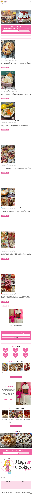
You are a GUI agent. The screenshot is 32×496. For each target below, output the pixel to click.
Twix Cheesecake (4, 419)
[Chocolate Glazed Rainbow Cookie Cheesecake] (19, 414)
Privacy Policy (3, 477)
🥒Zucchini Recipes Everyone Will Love (11, 250)
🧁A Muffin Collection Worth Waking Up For (12, 207)
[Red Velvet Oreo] (27, 367)
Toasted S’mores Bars (5, 445)
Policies (29, 492)
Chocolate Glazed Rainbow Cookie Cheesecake (19, 420)
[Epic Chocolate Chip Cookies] (5, 367)
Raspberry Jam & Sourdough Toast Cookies (19, 373)
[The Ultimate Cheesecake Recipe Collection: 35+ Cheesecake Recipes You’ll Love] (12, 414)
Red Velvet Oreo (26, 372)
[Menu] (30, 1)
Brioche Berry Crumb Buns (7, 164)
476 (8, 306)
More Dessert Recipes (16, 377)
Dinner (8, 488)
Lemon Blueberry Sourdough (8, 59)
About (23, 492)
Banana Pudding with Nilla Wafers (9, 90)
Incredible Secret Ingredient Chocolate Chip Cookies (12, 373)
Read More (8, 396)
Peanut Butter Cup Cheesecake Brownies (6, 22)
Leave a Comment (14, 60)
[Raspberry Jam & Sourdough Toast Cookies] (19, 367)
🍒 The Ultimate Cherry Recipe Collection (11, 293)
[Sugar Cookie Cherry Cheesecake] (27, 414)
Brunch (8, 483)
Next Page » (13, 306)
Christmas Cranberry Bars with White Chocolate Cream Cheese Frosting (24, 445)
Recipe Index (26, 492)
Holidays (24, 481)
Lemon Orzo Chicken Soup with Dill (10, 121)
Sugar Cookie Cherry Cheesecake (27, 420)
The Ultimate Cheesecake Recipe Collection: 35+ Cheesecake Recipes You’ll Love (12, 421)
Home (21, 492)
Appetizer (8, 481)
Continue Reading (4, 67)
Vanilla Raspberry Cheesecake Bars (23, 22)
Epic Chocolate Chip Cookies (5, 372)
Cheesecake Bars (24, 483)
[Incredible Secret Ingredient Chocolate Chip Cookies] (12, 367)
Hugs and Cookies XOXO (3, 2)
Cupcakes (23, 488)
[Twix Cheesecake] (5, 414)
